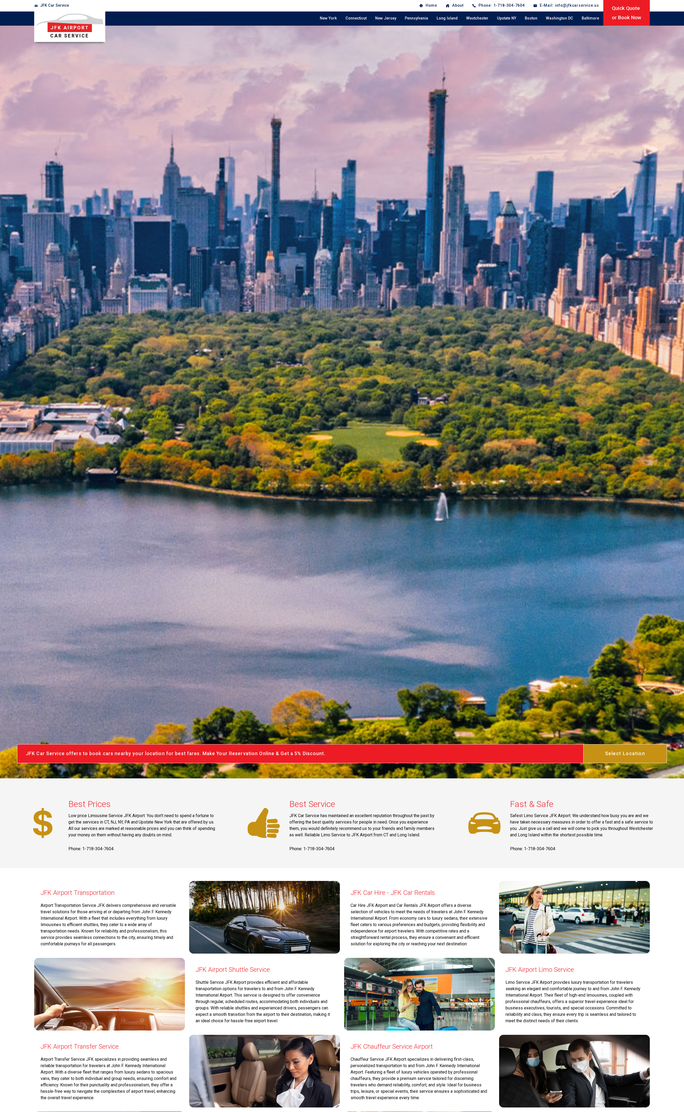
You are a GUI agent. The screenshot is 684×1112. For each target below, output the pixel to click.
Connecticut (356, 18)
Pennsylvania (416, 18)
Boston (531, 18)
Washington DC (559, 18)
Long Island (447, 18)
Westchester (477, 18)
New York (328, 18)
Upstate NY (506, 18)
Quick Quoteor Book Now (626, 13)
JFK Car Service (54, 5)
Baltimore (590, 18)
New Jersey (385, 18)
